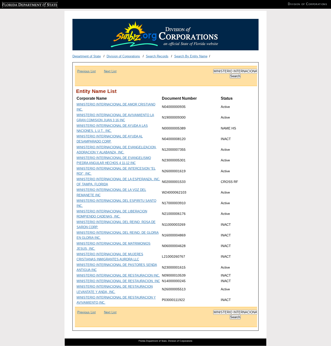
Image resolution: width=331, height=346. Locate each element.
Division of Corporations (123, 56)
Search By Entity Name (190, 56)
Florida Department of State (21, 4)
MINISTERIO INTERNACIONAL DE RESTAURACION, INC (118, 281)
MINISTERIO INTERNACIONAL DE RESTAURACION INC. (118, 275)
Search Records (157, 56)
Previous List (86, 71)
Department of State (86, 56)
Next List (110, 71)
